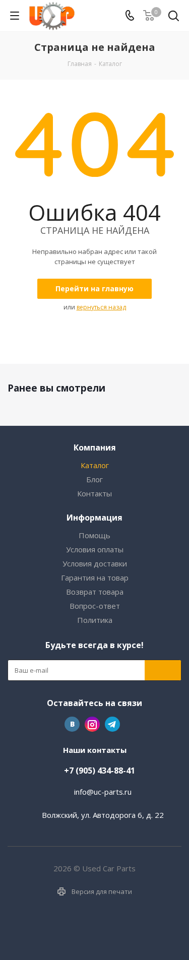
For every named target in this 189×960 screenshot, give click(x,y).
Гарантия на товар (95, 577)
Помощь (94, 535)
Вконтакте (72, 724)
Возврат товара (94, 592)
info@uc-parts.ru (103, 792)
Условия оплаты (94, 549)
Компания (95, 447)
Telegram (112, 724)
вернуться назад (101, 307)
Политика (94, 620)
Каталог (95, 465)
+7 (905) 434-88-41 (99, 770)
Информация (94, 517)
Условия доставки (94, 563)
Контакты (94, 493)
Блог (94, 479)
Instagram (92, 724)
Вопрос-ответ (95, 606)
